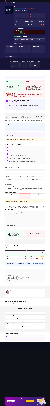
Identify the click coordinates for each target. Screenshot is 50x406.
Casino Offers (9, 2)
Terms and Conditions (24, 403)
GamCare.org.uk (12, 65)
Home (6, 2)
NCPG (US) (11, 66)
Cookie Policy (28, 403)
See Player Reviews (25, 36)
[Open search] (44, 1)
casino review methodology (21, 28)
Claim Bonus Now (17, 36)
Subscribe (30, 401)
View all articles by (12, 295)
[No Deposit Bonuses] (6, 1)
